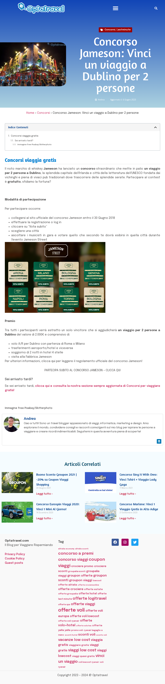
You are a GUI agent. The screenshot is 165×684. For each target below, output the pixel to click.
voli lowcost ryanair (88, 662)
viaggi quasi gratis (83, 656)
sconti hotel (71, 635)
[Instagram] (125, 542)
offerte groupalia (68, 594)
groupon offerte (79, 575)
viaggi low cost (82, 650)
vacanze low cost (74, 640)
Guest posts (14, 563)
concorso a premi (75, 554)
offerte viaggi (83, 604)
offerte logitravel (90, 599)
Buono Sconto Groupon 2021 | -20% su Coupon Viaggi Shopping (56, 479)
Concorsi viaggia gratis (24, 136)
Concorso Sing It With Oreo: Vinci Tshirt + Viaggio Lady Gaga (138, 479)
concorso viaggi (73, 560)
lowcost (97, 581)
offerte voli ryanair (68, 621)
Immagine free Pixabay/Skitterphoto (34, 145)
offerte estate (93, 589)
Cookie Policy (14, 558)
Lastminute (124, 30)
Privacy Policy (15, 554)
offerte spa (64, 605)
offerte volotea (83, 626)
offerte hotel (88, 593)
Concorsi (110, 30)
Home (30, 113)
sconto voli (101, 635)
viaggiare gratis (79, 645)
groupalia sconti (76, 571)
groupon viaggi (80, 580)
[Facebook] (115, 542)
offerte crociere (70, 589)
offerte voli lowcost (84, 616)
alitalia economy (66, 549)
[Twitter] (134, 542)
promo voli (77, 630)
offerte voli (71, 610)
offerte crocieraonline (88, 585)
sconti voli (86, 634)
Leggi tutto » (44, 494)
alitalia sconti (81, 549)
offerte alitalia (67, 585)
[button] (115, 8)
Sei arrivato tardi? (24, 141)
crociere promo (82, 566)
